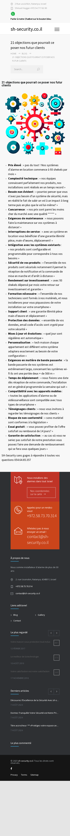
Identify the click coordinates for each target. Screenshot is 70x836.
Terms (24, 774)
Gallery (41, 614)
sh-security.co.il (25, 760)
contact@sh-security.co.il (28, 593)
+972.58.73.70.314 (41, 515)
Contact (17, 620)
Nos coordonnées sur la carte (39, 492)
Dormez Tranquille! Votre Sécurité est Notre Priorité (35, 712)
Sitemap (34, 774)
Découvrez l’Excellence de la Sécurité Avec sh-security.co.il (35, 700)
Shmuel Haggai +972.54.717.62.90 (31, 8)
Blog (24, 53)
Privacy (14, 774)
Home (13, 53)
